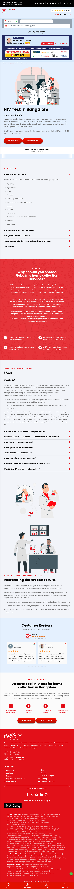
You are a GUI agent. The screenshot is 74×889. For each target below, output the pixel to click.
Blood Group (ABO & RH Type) (17, 836)
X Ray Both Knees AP (54, 843)
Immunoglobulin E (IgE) (40, 822)
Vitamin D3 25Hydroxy (14, 818)
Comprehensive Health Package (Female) (21, 858)
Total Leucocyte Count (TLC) (52, 840)
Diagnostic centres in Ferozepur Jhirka (20, 869)
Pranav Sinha (18, 645)
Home (29, 33)
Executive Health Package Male (40, 860)
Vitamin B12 (54, 816)
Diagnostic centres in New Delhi (36, 865)
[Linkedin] (41, 795)
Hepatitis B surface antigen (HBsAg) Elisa (21, 838)
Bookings (9, 773)
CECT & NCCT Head (28, 845)
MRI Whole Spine (21, 841)
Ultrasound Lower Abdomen (55, 849)
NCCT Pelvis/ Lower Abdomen (17, 847)
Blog (42, 770)
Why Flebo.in (11, 782)
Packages (10, 770)
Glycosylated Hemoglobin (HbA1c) (36, 818)
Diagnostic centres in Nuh (16, 871)
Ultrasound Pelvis (57, 847)
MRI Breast (32, 841)
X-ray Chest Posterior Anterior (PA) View (46, 828)
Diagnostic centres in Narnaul (37, 871)
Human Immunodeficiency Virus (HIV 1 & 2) (45, 836)
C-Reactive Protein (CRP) (15, 828)
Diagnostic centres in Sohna (40, 867)
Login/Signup (66, 3)
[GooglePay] (13, 806)
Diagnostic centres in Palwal (16, 875)
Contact (44, 773)
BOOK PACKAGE (47, 43)
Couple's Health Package (15, 856)
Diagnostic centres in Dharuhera (47, 869)
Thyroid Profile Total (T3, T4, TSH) (18, 822)
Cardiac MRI (27, 843)
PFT (52, 826)
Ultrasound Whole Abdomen (17, 830)
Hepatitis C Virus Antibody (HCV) (49, 838)
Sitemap (44, 779)
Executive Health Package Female (18, 862)
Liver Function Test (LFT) (15, 816)
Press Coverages (47, 776)
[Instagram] (46, 795)
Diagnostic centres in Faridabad (18, 873)
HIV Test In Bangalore (40, 33)
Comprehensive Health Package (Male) (52, 858)
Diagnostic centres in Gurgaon (17, 867)
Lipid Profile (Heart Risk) (36, 820)
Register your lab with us (15, 779)
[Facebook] (27, 795)
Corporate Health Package (17, 860)
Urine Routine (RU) (52, 815)
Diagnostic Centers (48, 781)
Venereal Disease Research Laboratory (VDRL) (23, 840)
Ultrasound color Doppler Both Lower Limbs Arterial (25, 849)
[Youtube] (36, 795)
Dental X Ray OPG (13, 845)
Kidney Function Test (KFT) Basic (37, 816)
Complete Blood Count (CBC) (32, 815)
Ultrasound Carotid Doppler (16, 851)
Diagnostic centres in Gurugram (43, 873)
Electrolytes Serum (45, 834)
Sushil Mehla (49, 645)
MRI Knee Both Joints (14, 843)
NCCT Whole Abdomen (56, 845)
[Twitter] (32, 795)
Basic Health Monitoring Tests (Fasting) (40, 856)
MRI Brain (10, 841)
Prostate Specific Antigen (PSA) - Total (42, 851)
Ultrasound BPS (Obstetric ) (39, 847)
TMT (27, 828)
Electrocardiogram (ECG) (16, 824)
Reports (9, 776)
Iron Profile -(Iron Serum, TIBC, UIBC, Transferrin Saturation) (27, 826)
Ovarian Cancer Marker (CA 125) (48, 830)
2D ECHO (32, 830)
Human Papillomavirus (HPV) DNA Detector (22, 834)
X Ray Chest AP (39, 843)
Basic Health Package (32, 854)
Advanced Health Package (52, 854)
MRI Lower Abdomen (45, 841)
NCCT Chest (41, 845)
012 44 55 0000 (18, 2)
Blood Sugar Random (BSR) (16, 820)
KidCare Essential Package (41, 862)
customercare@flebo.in (14, 4)
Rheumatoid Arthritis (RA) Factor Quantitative (23, 832)
